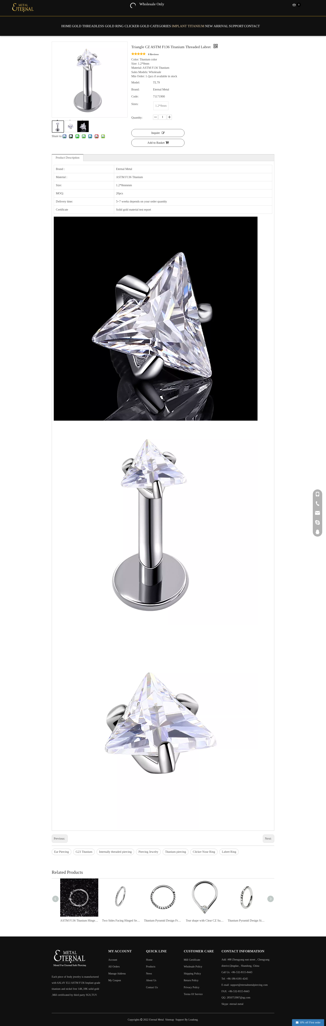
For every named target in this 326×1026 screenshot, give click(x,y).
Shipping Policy (192, 973)
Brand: (135, 89)
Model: (135, 82)
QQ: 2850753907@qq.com (235, 997)
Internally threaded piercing (115, 851)
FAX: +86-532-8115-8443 (235, 991)
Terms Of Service (193, 994)
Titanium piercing (175, 851)
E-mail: (244, 985)
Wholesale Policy (193, 966)
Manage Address (117, 973)
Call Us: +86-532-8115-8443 (236, 972)
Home (149, 959)
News (149, 973)
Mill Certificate (192, 959)
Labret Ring (229, 851)
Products (150, 966)
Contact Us (152, 987)
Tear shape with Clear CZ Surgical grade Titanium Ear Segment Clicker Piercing (163, 920)
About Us (151, 980)
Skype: (225, 1004)
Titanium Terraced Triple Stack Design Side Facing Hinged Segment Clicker (247, 920)
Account (112, 959)
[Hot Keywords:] (133, 5)
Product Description (67, 157)
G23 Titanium (84, 851)
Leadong (193, 1019)
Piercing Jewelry (148, 851)
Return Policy (191, 980)
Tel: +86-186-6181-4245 (234, 978)
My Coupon (114, 980)
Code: (134, 96)
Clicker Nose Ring (204, 851)
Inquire (155, 132)
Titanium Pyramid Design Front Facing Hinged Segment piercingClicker (121, 920)
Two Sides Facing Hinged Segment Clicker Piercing (79, 920)
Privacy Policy (191, 987)
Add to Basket (156, 142)
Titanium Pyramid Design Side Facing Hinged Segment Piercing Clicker (205, 920)
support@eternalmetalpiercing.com (249, 985)
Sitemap (169, 1019)
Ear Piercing (61, 851)
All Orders (114, 966)
